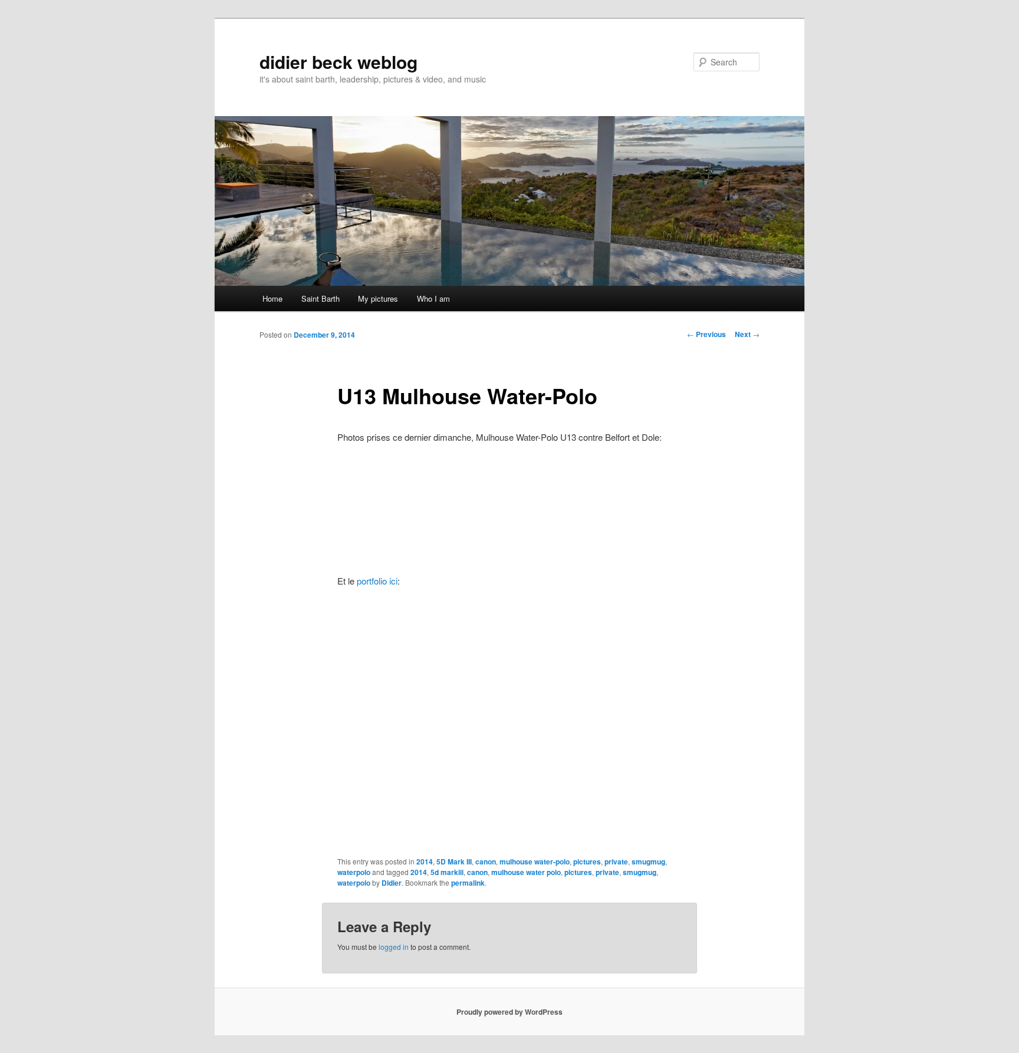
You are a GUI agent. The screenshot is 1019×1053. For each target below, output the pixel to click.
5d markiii (447, 872)
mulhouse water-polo (534, 861)
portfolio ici (377, 581)
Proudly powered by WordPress (509, 1011)
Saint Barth (320, 298)
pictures (587, 861)
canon (485, 861)
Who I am (433, 298)
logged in (394, 947)
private (616, 861)
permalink (468, 882)
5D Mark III (454, 861)
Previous (706, 334)
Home (272, 298)
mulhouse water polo (526, 872)
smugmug (648, 861)
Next (747, 334)
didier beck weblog (338, 61)
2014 (424, 861)
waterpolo (353, 872)
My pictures (378, 298)
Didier (392, 882)
